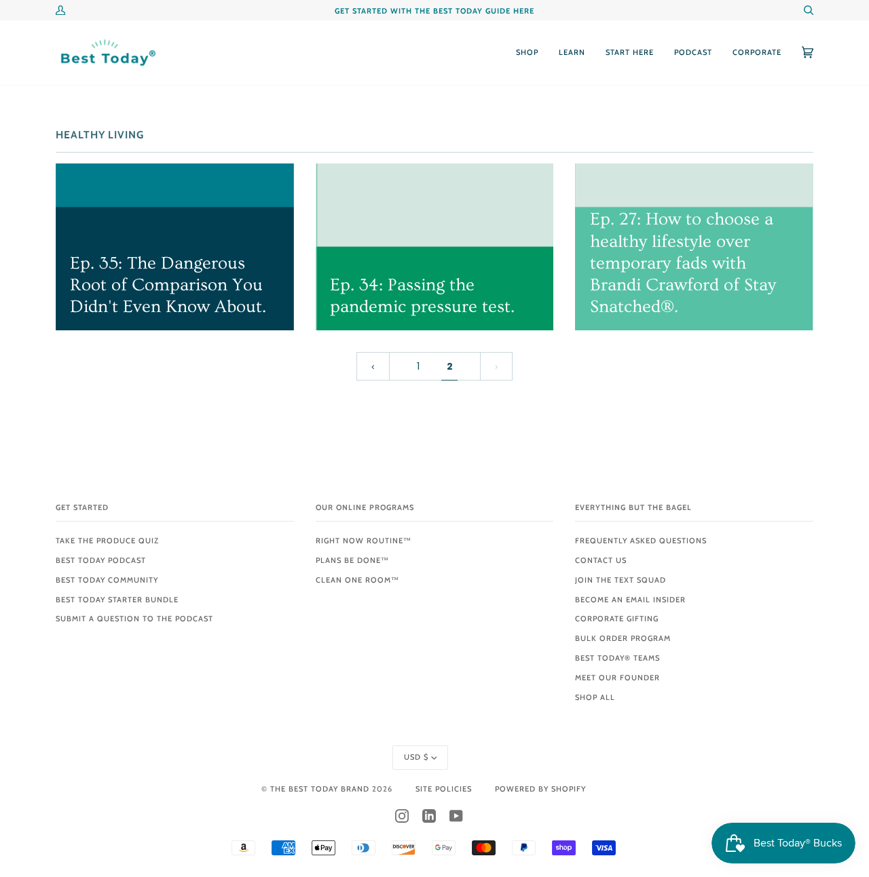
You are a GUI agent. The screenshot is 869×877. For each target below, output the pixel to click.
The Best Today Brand (321, 789)
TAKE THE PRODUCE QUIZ (107, 540)
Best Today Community (107, 580)
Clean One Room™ (357, 580)
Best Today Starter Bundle (117, 599)
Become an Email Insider (630, 599)
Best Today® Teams (617, 658)
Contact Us (601, 560)
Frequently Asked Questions (641, 540)
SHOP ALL (595, 697)
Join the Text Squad (620, 580)
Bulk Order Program (623, 638)
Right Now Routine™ (363, 540)
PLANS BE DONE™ (352, 560)
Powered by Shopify (540, 789)
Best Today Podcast (101, 560)
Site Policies (443, 789)
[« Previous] (372, 366)
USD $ (416, 757)
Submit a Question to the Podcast (134, 618)
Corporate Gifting (617, 618)
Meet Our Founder (617, 677)
